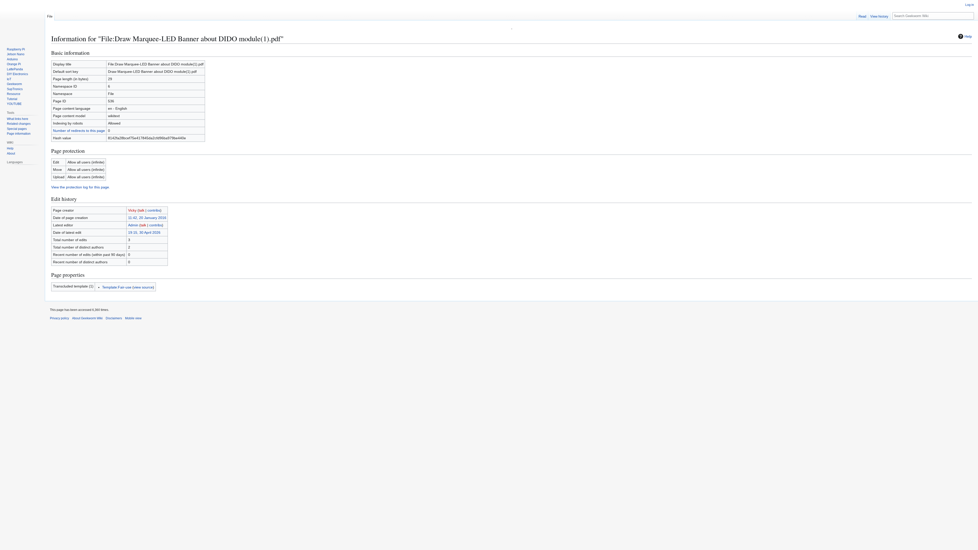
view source (143, 287)
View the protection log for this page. (80, 187)
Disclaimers (114, 318)
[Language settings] (38, 162)
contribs (153, 210)
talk (141, 210)
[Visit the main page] (22, 20)
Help (968, 36)
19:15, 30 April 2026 (144, 232)
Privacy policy (59, 318)
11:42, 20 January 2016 (147, 218)
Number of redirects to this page (79, 131)
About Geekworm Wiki (87, 318)
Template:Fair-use (116, 287)
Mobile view (133, 318)
